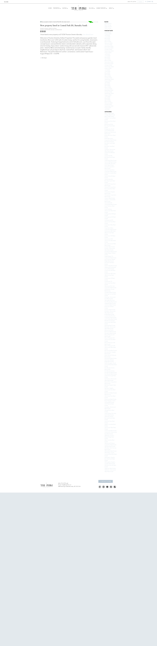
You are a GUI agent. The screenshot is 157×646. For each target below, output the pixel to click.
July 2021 (107, 109)
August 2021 (108, 107)
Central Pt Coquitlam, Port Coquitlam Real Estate (110, 189)
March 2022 (108, 101)
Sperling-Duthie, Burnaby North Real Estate (110, 418)
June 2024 (107, 71)
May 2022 (107, 98)
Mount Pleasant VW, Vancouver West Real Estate (110, 347)
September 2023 (109, 79)
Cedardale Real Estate (110, 160)
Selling (91, 8)
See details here (88, 34)
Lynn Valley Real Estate (111, 319)
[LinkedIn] (150, 2)
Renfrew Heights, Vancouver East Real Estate (110, 390)
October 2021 (108, 104)
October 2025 (108, 49)
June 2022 (107, 96)
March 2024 (108, 76)
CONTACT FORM (105, 481)
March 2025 (108, 60)
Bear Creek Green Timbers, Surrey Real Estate (110, 118)
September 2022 (109, 93)
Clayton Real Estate (110, 198)
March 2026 (108, 41)
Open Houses (108, 26)
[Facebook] (145, 2)
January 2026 (108, 44)
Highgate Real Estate (110, 303)
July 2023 (107, 82)
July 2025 (107, 54)
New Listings (108, 25)
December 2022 (109, 90)
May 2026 (107, 38)
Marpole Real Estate (110, 325)
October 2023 (108, 77)
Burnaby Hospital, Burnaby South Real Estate (110, 143)
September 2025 (109, 51)
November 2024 (109, 63)
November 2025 (109, 48)
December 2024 (109, 62)
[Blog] (152, 2)
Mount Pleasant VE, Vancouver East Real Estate (110, 339)
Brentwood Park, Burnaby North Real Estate (110, 126)
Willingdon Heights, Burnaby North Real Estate (110, 459)
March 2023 (108, 87)
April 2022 (107, 99)
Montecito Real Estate (110, 333)
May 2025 (107, 57)
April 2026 (107, 40)
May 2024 (107, 73)
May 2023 (107, 84)
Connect (140, 1)
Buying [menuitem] (64, 8)
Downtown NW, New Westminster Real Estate (110, 233)
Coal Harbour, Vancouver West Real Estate (110, 211)
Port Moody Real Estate (111, 374)
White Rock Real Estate (111, 451)
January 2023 (108, 88)
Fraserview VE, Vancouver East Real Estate (110, 283)
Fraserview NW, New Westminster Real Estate (110, 275)
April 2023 (107, 85)
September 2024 (109, 66)
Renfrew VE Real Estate (111, 393)
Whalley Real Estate (110, 446)
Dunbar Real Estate (110, 246)
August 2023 (108, 81)
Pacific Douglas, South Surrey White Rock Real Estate (111, 365)
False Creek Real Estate (111, 265)
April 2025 (107, 59)
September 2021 (109, 106)
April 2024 (107, 74)
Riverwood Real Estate (110, 399)
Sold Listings (108, 28)
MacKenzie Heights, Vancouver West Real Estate (110, 322)
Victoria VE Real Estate (111, 430)
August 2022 (108, 95)
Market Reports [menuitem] (101, 8)
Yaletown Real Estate (110, 468)
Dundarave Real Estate (111, 251)
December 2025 (109, 46)
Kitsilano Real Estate (110, 309)
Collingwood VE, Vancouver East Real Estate (110, 222)
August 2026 (108, 33)
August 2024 (108, 68)
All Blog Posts (108, 23)
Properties (56, 8)
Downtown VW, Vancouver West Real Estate (110, 241)
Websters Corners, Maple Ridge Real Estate (109, 437)
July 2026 (107, 35)
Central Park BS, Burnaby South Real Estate (53, 29)
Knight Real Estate (109, 314)
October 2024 (108, 65)
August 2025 (108, 52)
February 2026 (108, 43)
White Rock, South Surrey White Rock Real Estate (111, 454)
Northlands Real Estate (111, 358)
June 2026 (107, 37)
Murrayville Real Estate (111, 350)
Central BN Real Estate (110, 162)
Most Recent (108, 32)
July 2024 (107, 70)
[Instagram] (147, 2)
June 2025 (107, 55)
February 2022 (108, 103)
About (111, 8)
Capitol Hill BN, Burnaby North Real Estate (110, 157)
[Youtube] (149, 2)
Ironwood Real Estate (110, 305)
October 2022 (108, 92)
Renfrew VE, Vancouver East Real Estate (110, 396)
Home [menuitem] (50, 8)
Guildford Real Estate (110, 292)
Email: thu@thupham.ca (64, 484)
